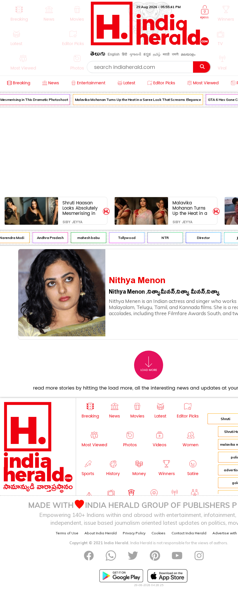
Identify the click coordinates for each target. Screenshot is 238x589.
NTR (163, 237)
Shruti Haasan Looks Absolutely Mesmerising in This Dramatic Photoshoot (80, 208)
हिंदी (124, 54)
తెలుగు (97, 55)
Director (201, 237)
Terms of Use (67, 533)
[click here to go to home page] (150, 43)
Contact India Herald (189, 533)
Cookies (158, 533)
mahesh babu (87, 237)
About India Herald (100, 533)
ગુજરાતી (135, 54)
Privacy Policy (134, 533)
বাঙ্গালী (175, 54)
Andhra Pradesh (48, 237)
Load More (148, 370)
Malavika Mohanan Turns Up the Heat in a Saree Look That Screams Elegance (136, 99)
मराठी (166, 54)
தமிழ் (157, 54)
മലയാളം (188, 54)
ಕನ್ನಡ (147, 54)
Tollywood (125, 237)
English (114, 54)
